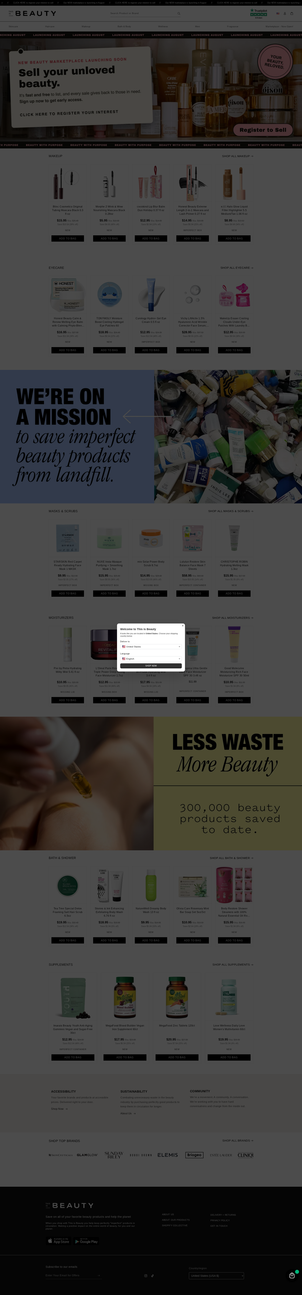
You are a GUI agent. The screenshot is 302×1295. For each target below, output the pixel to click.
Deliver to (125, 641)
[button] (151, 646)
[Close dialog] (182, 625)
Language (125, 653)
